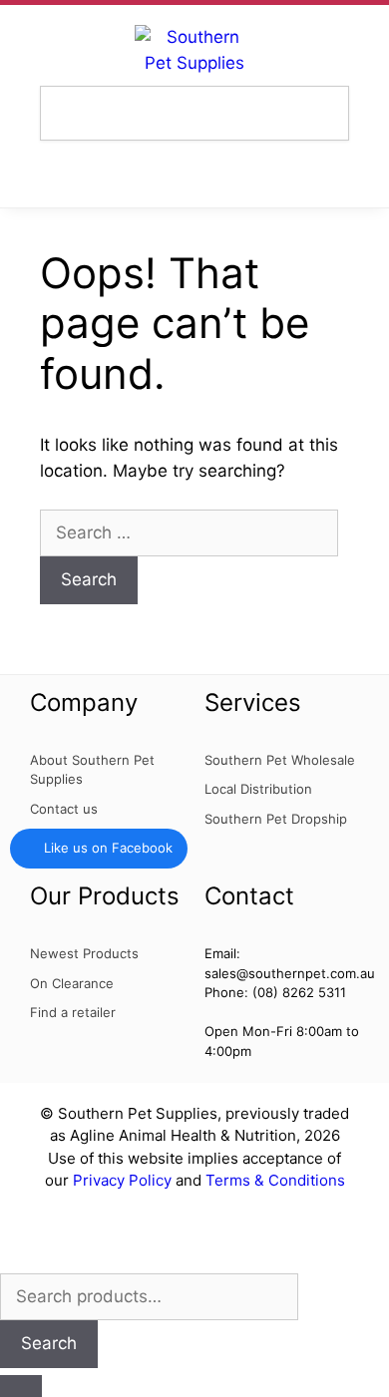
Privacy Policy (122, 1180)
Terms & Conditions (275, 1180)
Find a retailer (73, 1012)
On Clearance (72, 983)
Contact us (64, 809)
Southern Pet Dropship (275, 819)
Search (49, 1343)
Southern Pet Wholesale (279, 760)
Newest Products (84, 953)
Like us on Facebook (108, 848)
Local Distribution (258, 789)
